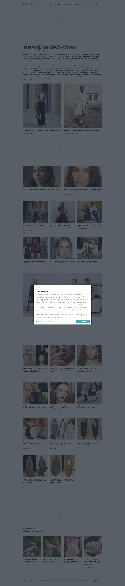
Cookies (44, 317)
